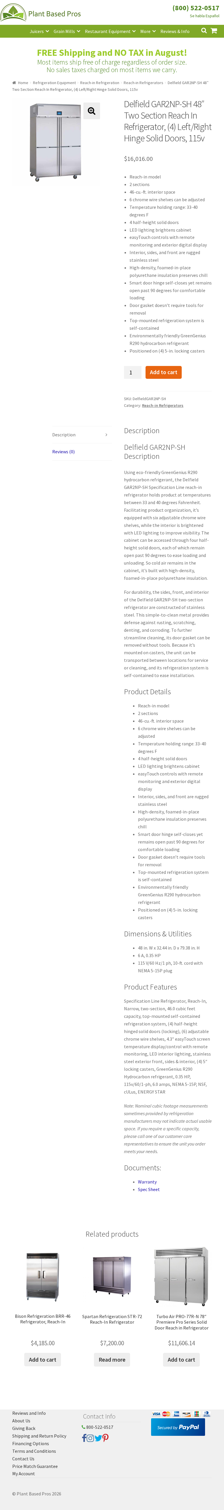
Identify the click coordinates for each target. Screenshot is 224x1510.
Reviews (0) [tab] (63, 451)
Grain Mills (64, 31)
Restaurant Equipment (108, 31)
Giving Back (23, 1428)
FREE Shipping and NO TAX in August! (112, 52)
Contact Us (23, 1459)
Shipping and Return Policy (39, 1436)
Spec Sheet (149, 1189)
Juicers (37, 31)
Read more (112, 1359)
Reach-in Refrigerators (143, 82)
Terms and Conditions (34, 1451)
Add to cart (163, 372)
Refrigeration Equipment (54, 82)
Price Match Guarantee (35, 1466)
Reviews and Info (29, 1413)
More (145, 31)
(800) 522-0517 (195, 7)
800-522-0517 (99, 1427)
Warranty (147, 1182)
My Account (23, 1473)
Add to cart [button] (42, 1359)
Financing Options (30, 1443)
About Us (21, 1421)
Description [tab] (64, 435)
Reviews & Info (175, 31)
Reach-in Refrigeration (99, 82)
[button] (91, 111)
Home (23, 82)
